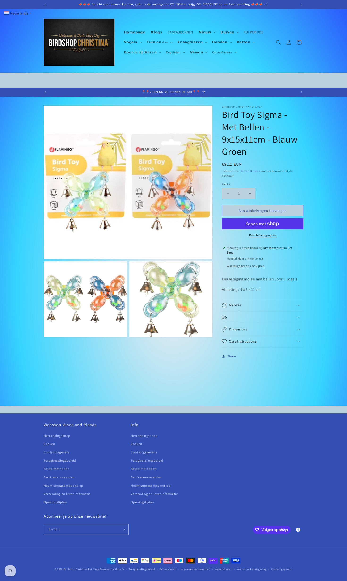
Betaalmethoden (56, 469)
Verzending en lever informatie (67, 494)
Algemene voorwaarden (195, 569)
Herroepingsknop (57, 436)
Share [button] (231, 356)
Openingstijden (55, 502)
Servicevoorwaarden (59, 477)
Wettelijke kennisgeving (252, 569)
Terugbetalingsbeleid (60, 460)
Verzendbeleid (223, 569)
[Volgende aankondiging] (301, 4)
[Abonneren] (123, 529)
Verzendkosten (250, 171)
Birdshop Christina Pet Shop (81, 569)
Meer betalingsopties (262, 235)
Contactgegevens (57, 452)
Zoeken (49, 444)
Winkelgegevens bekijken (246, 266)
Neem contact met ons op (63, 485)
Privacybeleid (168, 569)
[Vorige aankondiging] (45, 4)
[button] (207, 32)
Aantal (226, 184)
